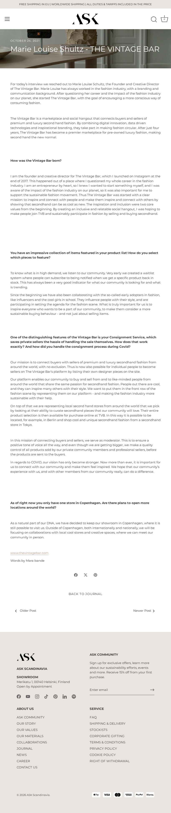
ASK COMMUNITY (31, 717)
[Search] (153, 19)
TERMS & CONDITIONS (107, 742)
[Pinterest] (55, 696)
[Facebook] (19, 696)
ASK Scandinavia (38, 795)
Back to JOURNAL (85, 594)
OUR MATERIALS (30, 736)
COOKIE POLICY (103, 755)
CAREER (23, 761)
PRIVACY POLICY (103, 748)
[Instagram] (37, 696)
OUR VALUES (27, 730)
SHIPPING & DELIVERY (108, 723)
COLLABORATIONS (32, 742)
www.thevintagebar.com (29, 553)
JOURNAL (25, 748)
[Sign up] (152, 690)
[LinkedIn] (65, 696)
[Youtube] (28, 696)
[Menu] (7, 19)
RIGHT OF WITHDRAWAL (110, 761)
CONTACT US (27, 767)
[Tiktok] (46, 696)
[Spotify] (74, 696)
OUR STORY (26, 723)
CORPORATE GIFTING (107, 736)
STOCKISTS (98, 730)
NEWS (22, 755)
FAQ (93, 717)
